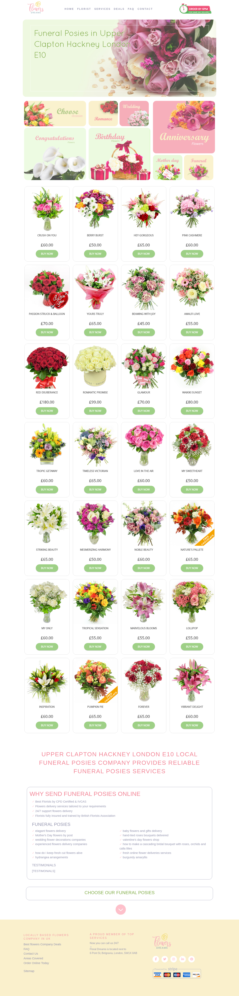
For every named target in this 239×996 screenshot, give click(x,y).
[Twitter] (164, 959)
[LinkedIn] (182, 959)
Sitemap (29, 971)
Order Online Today (36, 963)
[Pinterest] (191, 959)
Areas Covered (33, 958)
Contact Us (31, 953)
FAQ (26, 949)
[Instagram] (173, 959)
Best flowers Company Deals (42, 944)
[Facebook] (156, 959)
